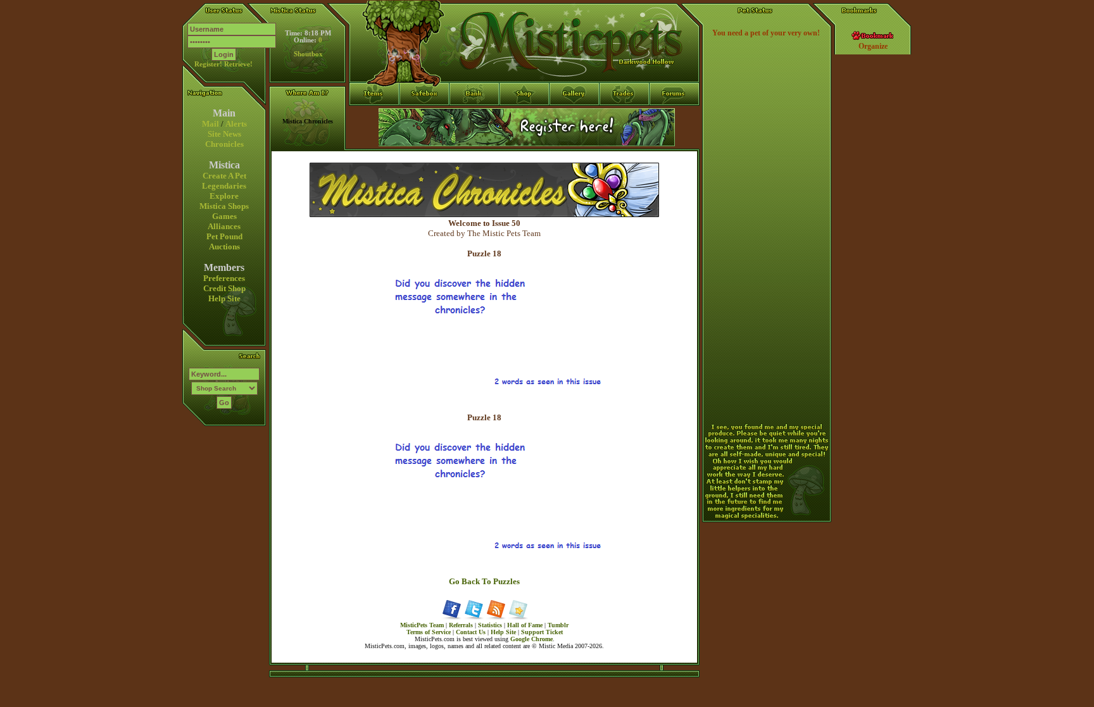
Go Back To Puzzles (484, 581)
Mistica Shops (224, 206)
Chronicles (224, 144)
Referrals (461, 625)
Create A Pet (224, 175)
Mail (210, 123)
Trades (625, 117)
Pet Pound (224, 236)
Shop (525, 117)
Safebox (424, 117)
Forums (675, 117)
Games (224, 216)
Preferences (224, 278)
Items (374, 139)
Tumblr (558, 625)
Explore (224, 196)
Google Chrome (531, 638)
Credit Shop (224, 288)
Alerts (236, 123)
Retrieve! (238, 64)
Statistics (490, 625)
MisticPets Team (422, 625)
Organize (873, 46)
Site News (224, 134)
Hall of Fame (525, 625)
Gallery (575, 117)
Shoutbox (308, 54)
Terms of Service (428, 632)
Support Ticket (542, 632)
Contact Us (471, 632)
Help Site (224, 298)
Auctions (224, 246)
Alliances (224, 226)
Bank (475, 117)
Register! (208, 64)
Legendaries (224, 186)
